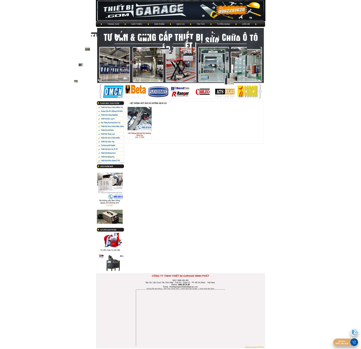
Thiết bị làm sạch (108, 119)
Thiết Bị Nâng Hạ (107, 157)
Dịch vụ (181, 24)
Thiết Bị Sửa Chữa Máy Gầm (112, 126)
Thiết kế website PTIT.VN (254, 347)
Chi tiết (109, 198)
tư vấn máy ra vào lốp (110, 242)
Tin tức (201, 24)
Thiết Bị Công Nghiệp (109, 115)
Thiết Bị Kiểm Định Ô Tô (110, 161)
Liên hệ (246, 24)
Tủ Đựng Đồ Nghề (108, 145)
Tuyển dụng (223, 24)
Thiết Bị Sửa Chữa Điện (110, 138)
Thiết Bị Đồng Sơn (108, 153)
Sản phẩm (159, 24)
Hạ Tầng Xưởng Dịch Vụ (110, 123)
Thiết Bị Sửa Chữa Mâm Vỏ (112, 107)
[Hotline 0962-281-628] (354, 342)
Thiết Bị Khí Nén (107, 130)
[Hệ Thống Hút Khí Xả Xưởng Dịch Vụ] (140, 130)
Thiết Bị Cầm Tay (108, 142)
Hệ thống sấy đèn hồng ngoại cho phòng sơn (109, 194)
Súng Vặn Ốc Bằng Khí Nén (112, 111)
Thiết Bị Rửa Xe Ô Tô (109, 149)
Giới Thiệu (136, 24)
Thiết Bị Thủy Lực (108, 134)
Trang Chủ (113, 24)
